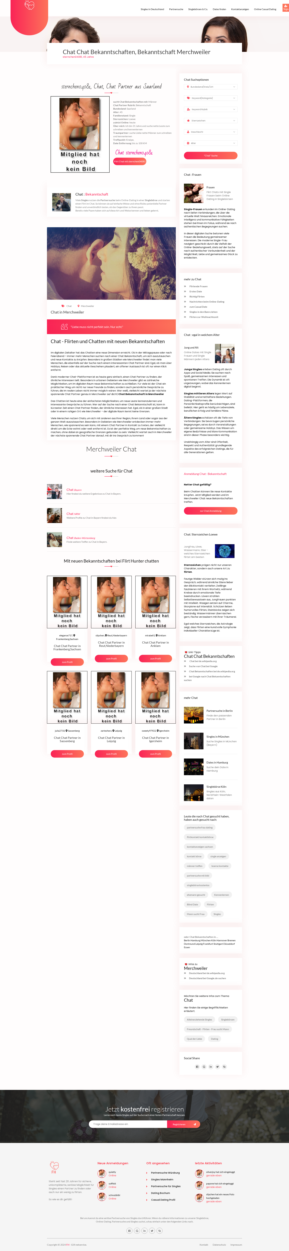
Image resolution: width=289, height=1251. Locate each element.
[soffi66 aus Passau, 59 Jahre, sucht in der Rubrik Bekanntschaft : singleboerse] (102, 1184)
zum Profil (67, 662)
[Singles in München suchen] (194, 740)
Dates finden (219, 9)
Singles (217, 914)
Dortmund (189, 943)
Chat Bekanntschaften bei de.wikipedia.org (212, 671)
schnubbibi (114, 1195)
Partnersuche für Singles (166, 1186)
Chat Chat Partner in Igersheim (155, 739)
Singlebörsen (228, 1019)
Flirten (210, 904)
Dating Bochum (160, 1193)
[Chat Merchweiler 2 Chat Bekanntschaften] (29, 4)
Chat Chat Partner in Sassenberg (67, 739)
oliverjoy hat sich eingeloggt (220, 1171)
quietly (112, 1171)
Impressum (236, 1244)
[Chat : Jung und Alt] (225, 353)
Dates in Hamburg (217, 762)
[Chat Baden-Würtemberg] (54, 539)
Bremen (231, 940)
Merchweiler (87, 305)
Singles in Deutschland (152, 9)
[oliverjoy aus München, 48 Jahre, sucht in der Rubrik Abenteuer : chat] (199, 1173)
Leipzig (111, 730)
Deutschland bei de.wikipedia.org (207, 973)
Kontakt (204, 1244)
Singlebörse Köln (216, 786)
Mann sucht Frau (196, 914)
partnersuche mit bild (198, 875)
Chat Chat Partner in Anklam (155, 644)
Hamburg (195, 940)
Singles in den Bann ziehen (203, 311)
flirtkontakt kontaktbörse (200, 837)
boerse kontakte (219, 865)
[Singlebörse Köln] (194, 792)
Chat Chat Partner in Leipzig (111, 739)
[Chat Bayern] (54, 491)
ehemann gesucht (196, 894)
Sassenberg (67, 730)
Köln (213, 940)
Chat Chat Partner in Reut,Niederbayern (111, 644)
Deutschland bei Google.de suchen (207, 978)
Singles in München (218, 736)
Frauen (211, 187)
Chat (69, 305)
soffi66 (112, 1183)
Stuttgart (218, 943)
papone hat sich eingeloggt (220, 1183)
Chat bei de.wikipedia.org (203, 661)
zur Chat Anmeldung (210, 510)
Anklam (155, 635)
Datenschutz (219, 1244)
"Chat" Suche (211, 155)
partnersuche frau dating (200, 827)
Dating (214, 1038)
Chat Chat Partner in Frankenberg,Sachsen (67, 647)
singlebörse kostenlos (198, 885)
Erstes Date (195, 291)
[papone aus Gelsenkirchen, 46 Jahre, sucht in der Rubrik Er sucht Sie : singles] (199, 1184)
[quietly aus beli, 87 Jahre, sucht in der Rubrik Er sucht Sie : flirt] (102, 1173)
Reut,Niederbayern (111, 635)
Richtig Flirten (197, 296)
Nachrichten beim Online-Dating (206, 301)
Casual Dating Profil (163, 1200)
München (206, 940)
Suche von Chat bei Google (203, 666)
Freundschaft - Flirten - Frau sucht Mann (208, 1029)
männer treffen (194, 865)
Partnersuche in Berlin (220, 710)
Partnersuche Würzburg (165, 1173)
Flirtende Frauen (198, 286)
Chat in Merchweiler (67, 312)
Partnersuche (176, 9)
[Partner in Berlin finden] (194, 714)
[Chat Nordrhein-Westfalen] (54, 515)
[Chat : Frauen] (194, 193)
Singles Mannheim (162, 1179)
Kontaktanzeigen (240, 9)
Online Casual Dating (265, 9)
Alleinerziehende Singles (199, 1019)
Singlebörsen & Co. (198, 9)
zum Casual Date (198, 306)
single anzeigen (218, 856)
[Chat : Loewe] (225, 550)
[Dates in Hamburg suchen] (194, 766)
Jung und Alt (191, 347)
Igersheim (155, 730)
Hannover (222, 940)
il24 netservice (78, 1244)
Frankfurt (208, 943)
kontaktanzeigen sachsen (200, 846)
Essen (187, 947)
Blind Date (192, 904)
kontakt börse (194, 856)
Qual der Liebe (194, 1038)
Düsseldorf (229, 943)
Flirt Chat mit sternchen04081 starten (130, 162)
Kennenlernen (221, 894)
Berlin (187, 940)
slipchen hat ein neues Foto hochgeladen (220, 1196)
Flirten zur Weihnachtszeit (203, 316)
